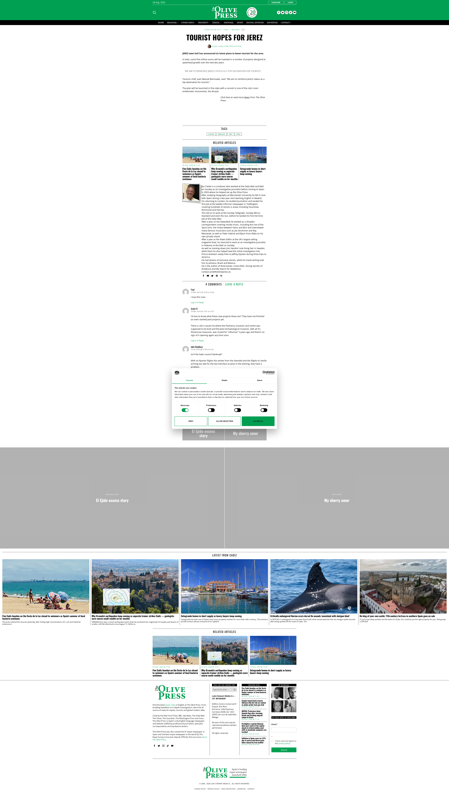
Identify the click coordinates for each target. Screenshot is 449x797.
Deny (190, 421)
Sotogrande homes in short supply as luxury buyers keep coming (253, 171)
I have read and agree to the (285, 742)
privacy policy (284, 743)
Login (290, 2)
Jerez (230, 134)
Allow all (258, 421)
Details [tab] (224, 380)
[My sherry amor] (246, 431)
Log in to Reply (197, 302)
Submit (284, 750)
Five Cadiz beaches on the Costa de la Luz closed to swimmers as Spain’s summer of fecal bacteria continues (194, 173)
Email (274, 724)
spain (238, 134)
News (247, 97)
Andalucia (221, 134)
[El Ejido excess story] (203, 431)
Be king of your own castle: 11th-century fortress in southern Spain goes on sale (397, 616)
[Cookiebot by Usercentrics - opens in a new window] (264, 373)
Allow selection (224, 421)
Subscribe (276, 2)
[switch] (211, 410)
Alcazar (211, 134)
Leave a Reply (234, 284)
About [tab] (259, 380)
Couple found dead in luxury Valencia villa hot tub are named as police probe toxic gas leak (254, 703)
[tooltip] (279, 12)
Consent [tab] (189, 380)
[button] (234, 689)
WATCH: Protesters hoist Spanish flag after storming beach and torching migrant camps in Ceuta (252, 714)
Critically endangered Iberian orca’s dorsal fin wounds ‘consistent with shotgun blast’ (310, 616)
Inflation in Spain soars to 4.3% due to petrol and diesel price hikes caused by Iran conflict (254, 740)
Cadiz (225, 30)
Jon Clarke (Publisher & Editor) (228, 46)
